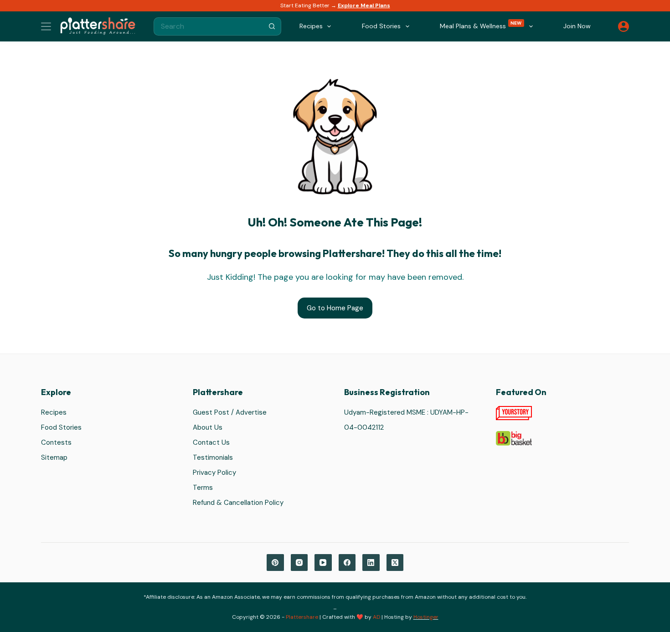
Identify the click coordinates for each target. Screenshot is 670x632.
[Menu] (46, 26)
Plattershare (302, 617)
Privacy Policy (214, 472)
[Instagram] (299, 562)
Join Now (577, 26)
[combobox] (208, 26)
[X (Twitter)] (395, 562)
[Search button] (272, 26)
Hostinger (425, 617)
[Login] (623, 26)
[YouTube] (323, 562)
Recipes (54, 412)
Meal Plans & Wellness (481, 25)
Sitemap (54, 457)
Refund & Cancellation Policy (238, 502)
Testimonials (213, 457)
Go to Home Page (335, 308)
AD (376, 617)
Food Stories (61, 427)
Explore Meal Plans (364, 5)
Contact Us (211, 442)
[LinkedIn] (371, 562)
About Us (207, 427)
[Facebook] (347, 562)
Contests (56, 442)
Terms (203, 487)
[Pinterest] (275, 562)
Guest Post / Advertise (230, 412)
